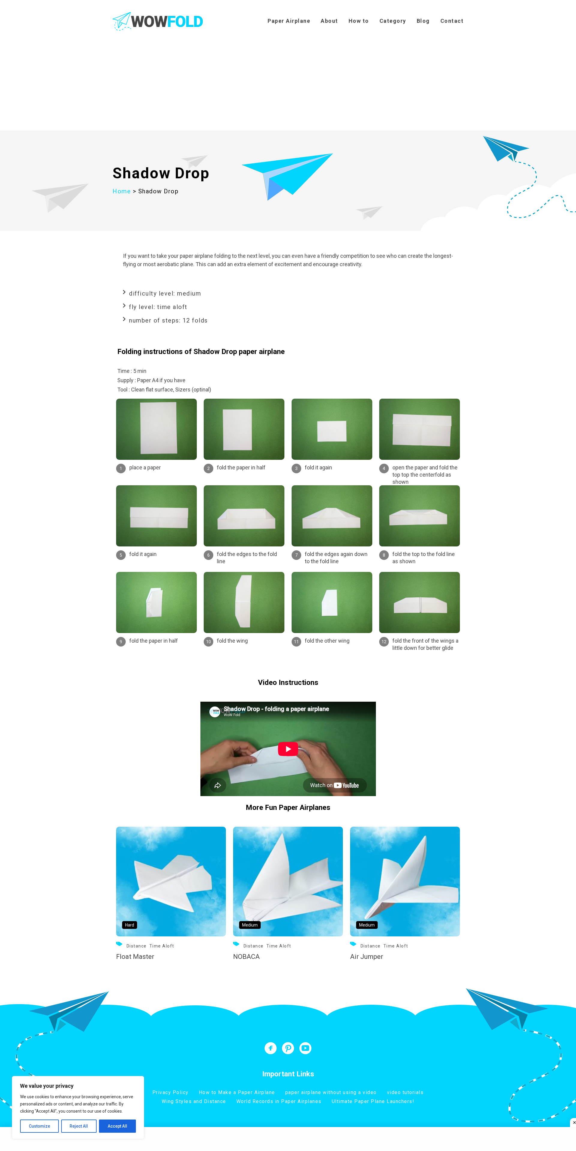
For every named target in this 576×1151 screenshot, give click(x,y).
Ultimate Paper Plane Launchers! (373, 1101)
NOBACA (246, 956)
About (329, 21)
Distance (137, 946)
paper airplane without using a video (331, 1092)
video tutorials (405, 1092)
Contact (452, 21)
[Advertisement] (288, 85)
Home (121, 191)
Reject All (79, 1126)
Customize (39, 1126)
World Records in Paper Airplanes (279, 1101)
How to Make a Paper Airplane (237, 1092)
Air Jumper (366, 956)
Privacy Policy (170, 1092)
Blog (423, 21)
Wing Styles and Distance (194, 1101)
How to (359, 21)
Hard (129, 925)
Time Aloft (161, 946)
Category (393, 21)
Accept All (117, 1126)
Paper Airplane (289, 21)
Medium (250, 925)
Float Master (135, 956)
